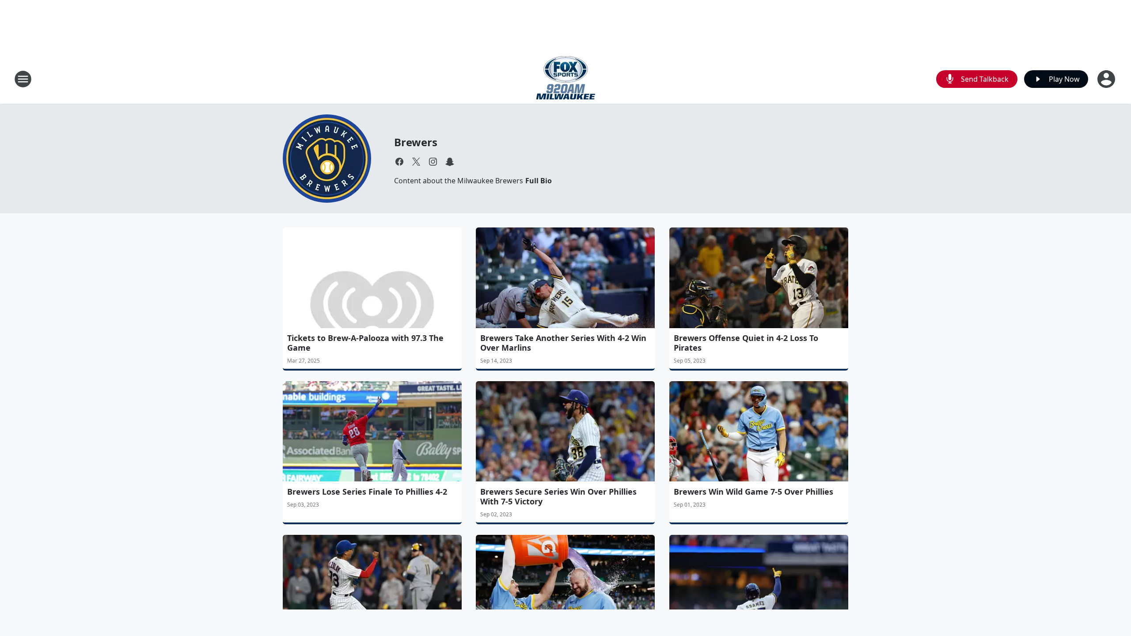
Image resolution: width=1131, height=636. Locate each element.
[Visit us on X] (416, 161)
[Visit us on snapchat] (449, 161)
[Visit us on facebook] (399, 161)
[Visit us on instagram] (433, 161)
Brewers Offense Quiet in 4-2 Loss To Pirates (746, 342)
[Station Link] (566, 79)
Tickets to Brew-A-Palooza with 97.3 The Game (365, 342)
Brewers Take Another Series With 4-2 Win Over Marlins (563, 342)
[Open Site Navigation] (23, 79)
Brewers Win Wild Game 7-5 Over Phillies (753, 491)
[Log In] (1107, 79)
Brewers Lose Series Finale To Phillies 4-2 (367, 491)
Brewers (415, 142)
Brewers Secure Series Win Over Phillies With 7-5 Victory (558, 496)
